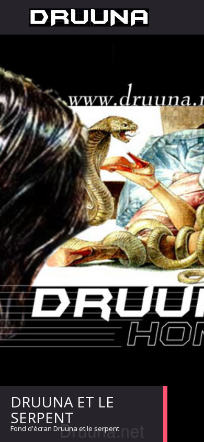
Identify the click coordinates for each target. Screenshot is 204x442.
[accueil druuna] (89, 17)
